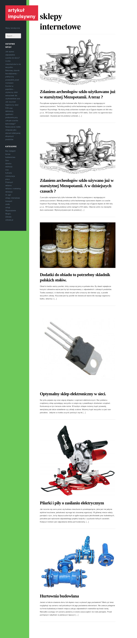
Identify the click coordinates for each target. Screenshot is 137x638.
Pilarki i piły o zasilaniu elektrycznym (72, 502)
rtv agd (8, 194)
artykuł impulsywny (21, 13)
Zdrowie (8, 216)
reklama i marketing (13, 188)
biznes (7, 154)
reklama (8, 185)
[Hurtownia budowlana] (78, 561)
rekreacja (8, 191)
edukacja (8, 166)
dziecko (8, 163)
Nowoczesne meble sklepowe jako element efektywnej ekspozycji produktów (12, 133)
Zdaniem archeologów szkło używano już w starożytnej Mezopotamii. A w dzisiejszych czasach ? (77, 185)
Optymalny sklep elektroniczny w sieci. (73, 393)
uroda (7, 204)
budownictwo (10, 157)
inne (7, 169)
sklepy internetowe (12, 198)
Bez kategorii (10, 151)
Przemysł (9, 182)
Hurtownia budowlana (59, 596)
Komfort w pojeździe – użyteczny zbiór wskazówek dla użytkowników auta (12, 92)
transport (8, 201)
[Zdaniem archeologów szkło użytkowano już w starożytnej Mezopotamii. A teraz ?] (78, 62)
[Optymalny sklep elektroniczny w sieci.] (78, 349)
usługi (7, 207)
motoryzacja (10, 176)
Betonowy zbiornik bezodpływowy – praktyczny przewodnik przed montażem (12, 76)
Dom (7, 160)
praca (7, 179)
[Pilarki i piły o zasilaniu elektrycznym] (78, 460)
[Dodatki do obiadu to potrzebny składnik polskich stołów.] (78, 245)
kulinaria (8, 173)
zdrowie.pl (9, 220)
